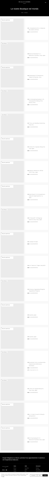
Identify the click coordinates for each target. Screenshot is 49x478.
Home (22, 12)
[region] (24, 475)
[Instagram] (4, 470)
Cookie (15, 469)
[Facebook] (3, 470)
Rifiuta (40, 475)
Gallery (26, 469)
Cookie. (3, 476)
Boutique (26, 12)
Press (26, 471)
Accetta (45, 475)
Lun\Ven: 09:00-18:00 (39, 471)
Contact (15, 471)
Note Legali (38, 469)
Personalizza (33, 475)
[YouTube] (6, 470)
